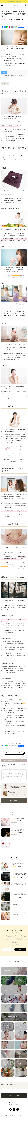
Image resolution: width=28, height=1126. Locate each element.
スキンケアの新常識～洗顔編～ (18, 818)
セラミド (10, 944)
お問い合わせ (21, 1115)
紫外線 (19, 939)
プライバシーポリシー (13, 1115)
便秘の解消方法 (4, 566)
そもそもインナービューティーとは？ (14, 75)
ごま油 (15, 942)
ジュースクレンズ (16, 275)
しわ (18, 936)
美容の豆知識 (5, 22)
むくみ (23, 936)
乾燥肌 (8, 936)
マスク (20, 942)
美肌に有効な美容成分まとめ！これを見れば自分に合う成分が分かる (18, 894)
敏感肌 (7, 939)
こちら (23, 703)
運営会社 (6, 1115)
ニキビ (13, 936)
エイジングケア (8, 942)
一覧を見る (14, 800)
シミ (4, 936)
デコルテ (14, 939)
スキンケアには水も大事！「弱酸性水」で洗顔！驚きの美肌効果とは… (18, 874)
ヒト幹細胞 (16, 944)
